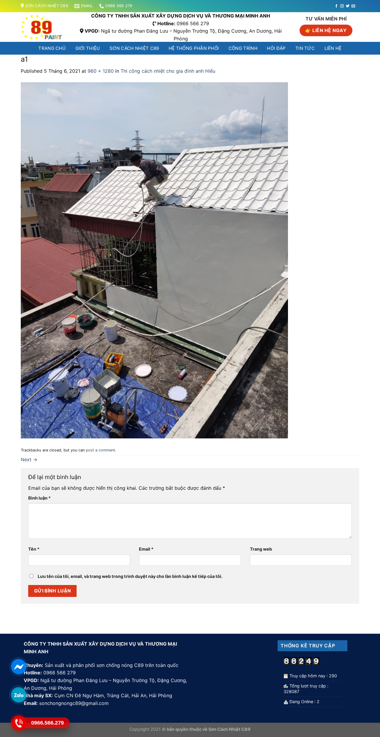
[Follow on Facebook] (336, 6)
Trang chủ (52, 48)
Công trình (243, 48)
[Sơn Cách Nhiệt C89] (43, 27)
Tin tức (305, 48)
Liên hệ (333, 48)
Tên (33, 548)
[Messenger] (19, 666)
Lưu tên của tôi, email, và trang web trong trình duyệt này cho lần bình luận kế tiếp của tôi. (130, 576)
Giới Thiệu (87, 48)
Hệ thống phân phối (194, 48)
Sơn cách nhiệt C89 (134, 48)
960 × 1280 (101, 71)
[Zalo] (19, 695)
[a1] (154, 260)
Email (146, 548)
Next (29, 459)
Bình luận (39, 497)
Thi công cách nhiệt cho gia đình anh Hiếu (168, 71)
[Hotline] (19, 723)
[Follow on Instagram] (342, 6)
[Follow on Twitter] (347, 6)
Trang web (261, 548)
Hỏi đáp (276, 48)
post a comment (100, 450)
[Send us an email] (353, 6)
